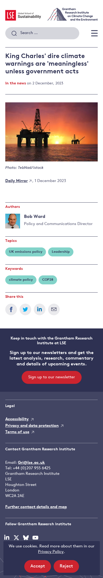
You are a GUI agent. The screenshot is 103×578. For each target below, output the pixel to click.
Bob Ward (34, 216)
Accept (40, 568)
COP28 (47, 279)
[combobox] (42, 33)
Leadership (61, 252)
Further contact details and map (36, 507)
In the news (15, 83)
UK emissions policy (25, 252)
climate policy (21, 279)
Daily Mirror (16, 181)
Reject (69, 568)
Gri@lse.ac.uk (31, 463)
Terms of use (17, 432)
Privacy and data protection (32, 426)
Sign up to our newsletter (51, 377)
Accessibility (17, 419)
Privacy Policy (51, 552)
